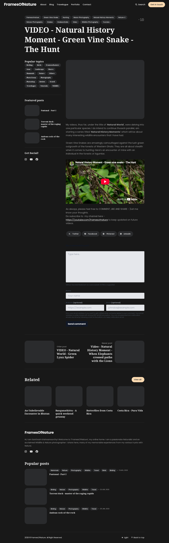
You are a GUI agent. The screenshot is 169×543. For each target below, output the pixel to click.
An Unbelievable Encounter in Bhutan (37, 412)
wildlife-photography (90, 22)
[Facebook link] (37, 159)
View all (137, 379)
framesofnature (33, 17)
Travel (52, 82)
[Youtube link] (31, 159)
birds (104, 470)
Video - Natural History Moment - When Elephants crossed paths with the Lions (99, 353)
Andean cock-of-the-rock (50, 137)
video (75, 22)
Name (68, 291)
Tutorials (44, 86)
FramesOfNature (20, 4)
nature (64, 470)
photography (76, 470)
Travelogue (62, 4)
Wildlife (55, 86)
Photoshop (31, 82)
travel (96, 470)
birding (112, 470)
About (43, 4)
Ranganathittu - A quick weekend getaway (66, 413)
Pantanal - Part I (48, 110)
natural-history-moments (104, 17)
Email (113, 303)
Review (42, 82)
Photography (46, 78)
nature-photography (35, 22)
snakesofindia (62, 22)
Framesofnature (52, 65)
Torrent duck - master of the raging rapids (51, 124)
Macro (50, 69)
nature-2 (121, 17)
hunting (66, 17)
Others (52, 73)
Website (74, 303)
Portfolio (75, 4)
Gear (28, 69)
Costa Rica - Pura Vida (130, 410)
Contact (87, 4)
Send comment (77, 323)
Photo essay (31, 78)
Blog (51, 4)
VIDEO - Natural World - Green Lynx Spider (68, 353)
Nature (41, 73)
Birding (29, 65)
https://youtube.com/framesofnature (87, 219)
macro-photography (81, 17)
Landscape (39, 69)
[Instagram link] (26, 159)
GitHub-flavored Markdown (76, 285)
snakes (50, 22)
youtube (106, 22)
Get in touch (156, 4)
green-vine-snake (51, 17)
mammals (55, 470)
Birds (39, 65)
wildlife (87, 470)
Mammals (30, 73)
